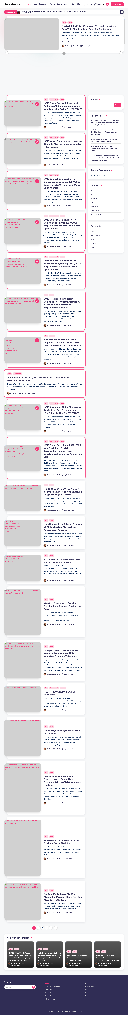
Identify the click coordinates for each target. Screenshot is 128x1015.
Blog (64, 22)
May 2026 (94, 202)
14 (50, 928)
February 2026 (96, 214)
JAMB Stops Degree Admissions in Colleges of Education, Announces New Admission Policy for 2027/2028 (63, 106)
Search (94, 99)
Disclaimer (48, 990)
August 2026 (95, 190)
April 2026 (94, 206)
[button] (117, 4)
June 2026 (94, 198)
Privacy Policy (50, 999)
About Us (48, 996)
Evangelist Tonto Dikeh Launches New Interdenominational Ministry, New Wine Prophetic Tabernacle (61, 653)
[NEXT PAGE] (56, 928)
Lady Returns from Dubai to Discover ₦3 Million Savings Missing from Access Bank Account (63, 527)
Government (54, 99)
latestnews (12, 4)
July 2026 (94, 194)
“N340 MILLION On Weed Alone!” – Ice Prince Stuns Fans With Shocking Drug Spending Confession (53, 11)
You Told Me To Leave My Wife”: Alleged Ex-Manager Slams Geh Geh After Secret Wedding (63, 897)
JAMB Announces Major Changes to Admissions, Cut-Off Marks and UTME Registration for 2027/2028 (62, 410)
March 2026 (95, 210)
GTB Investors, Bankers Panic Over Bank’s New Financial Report (104, 140)
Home (47, 984)
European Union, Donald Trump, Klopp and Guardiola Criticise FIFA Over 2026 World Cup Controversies (63, 342)
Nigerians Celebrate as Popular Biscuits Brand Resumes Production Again (62, 606)
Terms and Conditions (53, 987)
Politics (63, 688)
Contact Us (49, 993)
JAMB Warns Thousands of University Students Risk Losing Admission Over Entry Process (63, 144)
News (70, 22)
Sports (52, 335)
